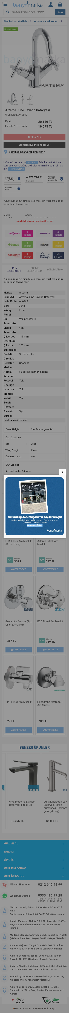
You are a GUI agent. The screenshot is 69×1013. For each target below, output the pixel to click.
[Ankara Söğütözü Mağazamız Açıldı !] (34, 534)
